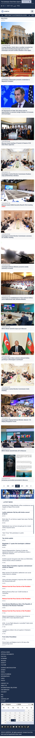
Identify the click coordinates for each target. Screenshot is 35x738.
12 (14, 715)
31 (5, 722)
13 (19, 715)
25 (9, 720)
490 (17, 486)
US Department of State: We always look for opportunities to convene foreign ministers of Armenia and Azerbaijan (17, 112)
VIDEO (2, 678)
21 (23, 717)
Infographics (5, 676)
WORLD (3, 672)
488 (8, 486)
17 (5, 717)
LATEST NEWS (8, 502)
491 (22, 486)
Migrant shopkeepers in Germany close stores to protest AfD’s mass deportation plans (16, 617)
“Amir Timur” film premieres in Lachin (13, 533)
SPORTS (3, 670)
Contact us (4, 683)
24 (5, 720)
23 (32, 717)
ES (12, 6)
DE (8, 6)
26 (14, 720)
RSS (2, 697)
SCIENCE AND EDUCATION (8, 667)
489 (13, 486)
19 (14, 717)
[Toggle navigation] (32, 11)
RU (3, 6)
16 (32, 715)
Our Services (5, 689)
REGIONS (3, 660)
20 (19, 717)
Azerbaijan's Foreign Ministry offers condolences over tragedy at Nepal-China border (17, 506)
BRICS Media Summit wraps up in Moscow (14, 328)
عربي (14, 6)
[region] (18, 575)
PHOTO (3, 680)
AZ (1, 6)
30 (32, 720)
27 (19, 720)
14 (23, 715)
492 (27, 486)
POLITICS (3, 656)
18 (9, 717)
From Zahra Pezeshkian (9, 637)
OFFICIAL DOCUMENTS (7, 654)
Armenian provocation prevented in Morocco (15, 480)
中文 (18, 6)
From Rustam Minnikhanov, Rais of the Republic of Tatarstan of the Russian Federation (17, 604)
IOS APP (3, 701)
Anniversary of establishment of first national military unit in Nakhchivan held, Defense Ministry (17, 298)
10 (5, 715)
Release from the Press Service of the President (16, 586)
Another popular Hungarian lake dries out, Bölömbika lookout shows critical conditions (17, 559)
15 (28, 715)
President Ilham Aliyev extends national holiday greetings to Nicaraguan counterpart (15, 358)
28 (23, 720)
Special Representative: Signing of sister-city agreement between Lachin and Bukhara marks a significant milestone (16, 552)
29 (28, 720)
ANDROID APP (5, 699)
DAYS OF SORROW (6, 674)
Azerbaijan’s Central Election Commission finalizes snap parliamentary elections (16, 174)
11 (9, 715)
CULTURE (3, 665)
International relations (9, 687)
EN (6, 6)
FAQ (2, 694)
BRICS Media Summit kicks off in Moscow (14, 451)
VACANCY (4, 692)
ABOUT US (4, 685)
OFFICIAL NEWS (5, 652)
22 (28, 717)
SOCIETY (3, 663)
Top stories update (7, 538)
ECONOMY (4, 658)
